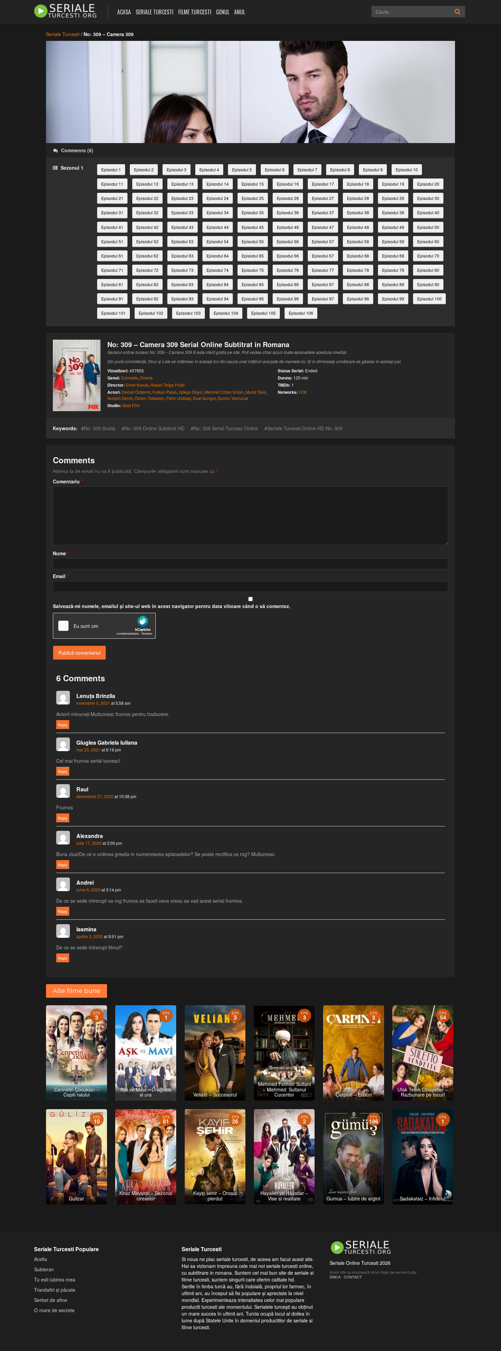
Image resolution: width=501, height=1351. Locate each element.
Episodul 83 (182, 284)
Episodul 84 (218, 284)
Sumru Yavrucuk (233, 398)
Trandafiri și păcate (54, 1289)
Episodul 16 (288, 184)
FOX (303, 392)
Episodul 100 (429, 298)
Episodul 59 (393, 241)
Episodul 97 (323, 298)
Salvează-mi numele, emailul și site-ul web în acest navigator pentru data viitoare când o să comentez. (171, 606)
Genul (222, 12)
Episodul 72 (147, 270)
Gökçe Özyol (190, 392)
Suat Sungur (204, 398)
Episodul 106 (301, 313)
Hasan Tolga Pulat (167, 385)
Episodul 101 (113, 313)
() (77, 150)
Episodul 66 (288, 256)
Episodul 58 (358, 241)
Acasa (124, 12)
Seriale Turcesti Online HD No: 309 (305, 428)
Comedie (129, 378)
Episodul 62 (147, 256)
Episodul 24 (218, 198)
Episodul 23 (182, 198)
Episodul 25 (253, 198)
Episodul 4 (209, 169)
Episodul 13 (182, 184)
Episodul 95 (253, 298)
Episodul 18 (358, 184)
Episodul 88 (358, 284)
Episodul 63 (182, 256)
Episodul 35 (253, 212)
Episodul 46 (288, 227)
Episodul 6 (275, 169)
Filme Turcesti (194, 12)
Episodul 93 (182, 298)
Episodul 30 (428, 198)
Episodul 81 (112, 284)
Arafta (40, 1259)
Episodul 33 (182, 212)
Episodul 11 (112, 184)
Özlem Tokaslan (149, 398)
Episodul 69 (393, 256)
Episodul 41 (112, 227)
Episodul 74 (218, 270)
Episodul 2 (144, 169)
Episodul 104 (226, 313)
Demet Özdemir (136, 392)
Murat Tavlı (256, 392)
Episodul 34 (218, 212)
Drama (146, 378)
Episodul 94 (218, 298)
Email (61, 576)
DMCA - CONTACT (346, 1276)
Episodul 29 (393, 198)
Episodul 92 (147, 298)
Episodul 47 (323, 227)
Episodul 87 (323, 284)
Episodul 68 (358, 256)
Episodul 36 (288, 212)
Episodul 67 (323, 256)
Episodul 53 (182, 241)
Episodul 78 (358, 270)
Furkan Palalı (164, 392)
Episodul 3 (176, 169)
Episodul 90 (428, 284)
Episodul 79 (393, 270)
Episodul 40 (428, 212)
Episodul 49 (393, 227)
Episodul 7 (307, 169)
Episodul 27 (323, 198)
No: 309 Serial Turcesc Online (226, 428)
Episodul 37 (323, 212)
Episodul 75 (253, 270)
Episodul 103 (188, 313)
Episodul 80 (428, 270)
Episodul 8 (340, 169)
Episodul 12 (147, 184)
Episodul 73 (182, 270)
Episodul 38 (358, 212)
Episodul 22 (147, 198)
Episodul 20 (428, 184)
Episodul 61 (112, 256)
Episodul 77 (323, 270)
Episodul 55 (253, 241)
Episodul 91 (112, 298)
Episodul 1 (111, 169)
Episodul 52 (147, 241)
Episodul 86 (288, 284)
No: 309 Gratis (99, 428)
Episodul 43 (182, 227)
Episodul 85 (253, 284)
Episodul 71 (112, 270)
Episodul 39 (393, 212)
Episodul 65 (253, 256)
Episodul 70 (428, 256)
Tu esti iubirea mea (54, 1279)
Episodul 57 (323, 241)
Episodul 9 (373, 169)
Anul (239, 12)
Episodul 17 (323, 184)
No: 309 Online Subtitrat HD (154, 428)
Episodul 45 (253, 227)
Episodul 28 (358, 198)
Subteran (44, 1269)
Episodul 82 (147, 284)
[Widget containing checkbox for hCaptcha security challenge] (104, 626)
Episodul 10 (407, 169)
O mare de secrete (54, 1310)
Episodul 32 (147, 212)
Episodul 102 (151, 313)
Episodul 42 (147, 227)
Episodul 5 (242, 169)
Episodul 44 (218, 227)
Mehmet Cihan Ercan (224, 392)
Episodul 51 (112, 241)
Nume (61, 553)
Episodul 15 (253, 184)
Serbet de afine (50, 1299)
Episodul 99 (393, 298)
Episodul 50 (428, 227)
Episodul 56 (288, 241)
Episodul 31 (112, 212)
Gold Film (131, 405)
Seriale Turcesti (154, 12)
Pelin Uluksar (178, 398)
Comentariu (68, 481)
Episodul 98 (358, 298)
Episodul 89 (393, 284)
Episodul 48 (358, 227)
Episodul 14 (218, 184)
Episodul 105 (263, 313)
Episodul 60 (428, 241)
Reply (62, 724)
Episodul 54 (218, 241)
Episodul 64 (218, 256)
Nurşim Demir (120, 398)
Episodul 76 (288, 270)
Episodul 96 (288, 298)
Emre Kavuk (137, 385)
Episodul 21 (112, 198)
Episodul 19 (393, 184)
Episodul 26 (288, 198)
